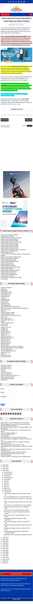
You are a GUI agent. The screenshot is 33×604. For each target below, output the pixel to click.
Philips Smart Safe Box (7, 263)
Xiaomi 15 (3, 298)
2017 (4, 546)
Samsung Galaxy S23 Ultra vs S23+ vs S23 (12, 453)
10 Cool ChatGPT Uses (7, 434)
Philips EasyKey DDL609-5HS (9, 251)
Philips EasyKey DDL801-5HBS (9, 240)
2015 (4, 550)
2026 (4, 465)
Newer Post (4, 119)
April (5, 486)
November (7, 474)
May (5, 484)
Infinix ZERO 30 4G (6, 356)
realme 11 (3, 353)
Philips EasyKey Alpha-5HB (8, 260)
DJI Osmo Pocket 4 (6, 366)
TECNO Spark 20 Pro (6, 349)
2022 (4, 538)
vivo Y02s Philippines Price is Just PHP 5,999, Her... (18, 497)
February (6, 490)
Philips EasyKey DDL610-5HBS (9, 243)
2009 (4, 561)
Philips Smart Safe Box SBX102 (9, 239)
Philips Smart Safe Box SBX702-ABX (11, 257)
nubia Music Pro (5, 299)
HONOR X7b (4, 328)
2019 (4, 543)
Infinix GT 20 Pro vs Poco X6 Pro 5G (10, 315)
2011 (4, 557)
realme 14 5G (4, 302)
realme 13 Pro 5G (5, 309)
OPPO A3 (3, 311)
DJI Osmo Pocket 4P (6, 365)
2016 (4, 548)
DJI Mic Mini (4, 380)
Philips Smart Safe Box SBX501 (9, 235)
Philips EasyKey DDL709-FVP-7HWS (11, 277)
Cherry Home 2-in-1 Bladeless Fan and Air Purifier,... (18, 505)
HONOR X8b (4, 330)
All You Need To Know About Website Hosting (16, 510)
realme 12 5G (4, 324)
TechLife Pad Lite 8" (6, 372)
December (7, 472)
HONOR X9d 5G (5, 296)
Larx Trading (4, 279)
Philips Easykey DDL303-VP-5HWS (10, 267)
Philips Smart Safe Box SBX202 (9, 246)
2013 (4, 554)
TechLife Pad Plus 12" (7, 374)
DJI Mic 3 (3, 371)
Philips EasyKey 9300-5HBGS (9, 274)
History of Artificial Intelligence (9, 433)
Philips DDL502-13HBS (7, 236)
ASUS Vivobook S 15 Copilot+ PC (10, 375)
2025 (4, 467)
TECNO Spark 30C (6, 305)
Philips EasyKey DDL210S (8, 273)
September (7, 477)
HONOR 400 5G (5, 300)
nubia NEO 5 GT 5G (6, 293)
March (6, 488)
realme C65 (4, 317)
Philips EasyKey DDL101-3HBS (9, 245)
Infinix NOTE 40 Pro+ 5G (7, 320)
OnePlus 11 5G (5, 340)
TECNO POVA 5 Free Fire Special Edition (12, 348)
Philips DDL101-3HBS (7, 268)
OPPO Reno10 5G (6, 339)
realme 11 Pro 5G (5, 352)
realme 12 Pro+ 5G (6, 327)
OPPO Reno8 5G (5, 343)
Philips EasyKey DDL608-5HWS (10, 261)
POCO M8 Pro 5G (5, 295)
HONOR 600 (4, 290)
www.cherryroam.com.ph (7, 95)
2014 (4, 552)
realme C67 (4, 334)
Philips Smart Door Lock (7, 264)
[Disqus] (16, 148)
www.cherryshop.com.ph (14, 104)
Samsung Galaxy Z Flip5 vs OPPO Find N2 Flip (14, 452)
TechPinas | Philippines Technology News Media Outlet (21, 598)
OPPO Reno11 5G (6, 331)
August (6, 479)
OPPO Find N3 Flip (6, 336)
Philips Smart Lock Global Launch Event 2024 (13, 249)
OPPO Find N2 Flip (6, 455)
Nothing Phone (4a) (6, 292)
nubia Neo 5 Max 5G (6, 287)
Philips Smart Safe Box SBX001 (9, 258)
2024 (4, 468)
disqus (24, 125)
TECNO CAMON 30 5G (7, 323)
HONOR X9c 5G (5, 303)
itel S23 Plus (4, 325)
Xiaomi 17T (4, 289)
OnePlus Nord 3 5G (6, 342)
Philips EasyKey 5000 (7, 252)
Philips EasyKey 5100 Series (9, 271)
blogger (29, 125)
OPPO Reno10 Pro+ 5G (7, 337)
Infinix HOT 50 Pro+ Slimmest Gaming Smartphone (14, 308)
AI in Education (5, 436)
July (5, 481)
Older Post (28, 119)
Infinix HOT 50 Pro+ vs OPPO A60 (10, 306)
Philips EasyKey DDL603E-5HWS (10, 270)
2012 (4, 555)
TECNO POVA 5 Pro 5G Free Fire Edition (12, 346)
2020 (4, 541)
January (6, 491)
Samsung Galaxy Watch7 (7, 377)
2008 (4, 562)
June (5, 483)
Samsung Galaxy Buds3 (7, 378)
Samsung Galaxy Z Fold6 (8, 312)
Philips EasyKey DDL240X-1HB (9, 248)
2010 (4, 559)
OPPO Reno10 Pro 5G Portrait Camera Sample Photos (16, 456)
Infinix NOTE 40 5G (6, 318)
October (6, 475)
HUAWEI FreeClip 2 (6, 368)
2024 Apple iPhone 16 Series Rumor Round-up (13, 437)
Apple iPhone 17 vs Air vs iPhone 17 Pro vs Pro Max (15, 422)
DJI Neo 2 (3, 369)
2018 (4, 545)
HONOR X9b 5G (5, 333)
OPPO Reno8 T (5, 345)
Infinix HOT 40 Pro (6, 355)
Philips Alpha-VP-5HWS (7, 276)
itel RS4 (3, 321)
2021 (4, 539)
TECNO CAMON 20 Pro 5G (8, 351)
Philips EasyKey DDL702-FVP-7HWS (11, 238)
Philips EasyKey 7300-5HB (8, 265)
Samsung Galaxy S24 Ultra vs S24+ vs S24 (12, 444)
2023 (4, 470)
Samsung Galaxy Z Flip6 (7, 314)
